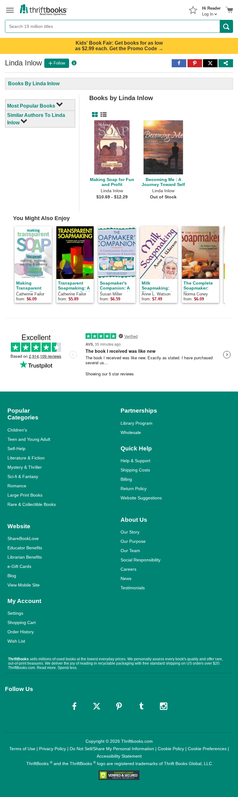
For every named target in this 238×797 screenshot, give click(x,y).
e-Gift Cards (19, 566)
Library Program (136, 423)
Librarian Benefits (24, 557)
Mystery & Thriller (24, 467)
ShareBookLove (23, 538)
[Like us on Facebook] (74, 706)
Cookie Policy (171, 748)
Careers (128, 569)
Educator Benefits (24, 547)
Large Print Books (24, 495)
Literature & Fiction (26, 457)
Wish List (16, 641)
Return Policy (134, 488)
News (126, 578)
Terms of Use (22, 748)
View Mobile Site (23, 584)
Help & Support (135, 460)
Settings (15, 613)
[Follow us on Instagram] (163, 706)
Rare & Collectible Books (31, 504)
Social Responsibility (141, 559)
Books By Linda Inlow (34, 83)
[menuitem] (211, 9)
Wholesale (131, 432)
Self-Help (16, 448)
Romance (16, 485)
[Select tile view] (102, 114)
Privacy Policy (52, 748)
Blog (11, 575)
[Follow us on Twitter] (96, 706)
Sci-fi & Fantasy (22, 476)
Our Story (130, 531)
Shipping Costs (135, 469)
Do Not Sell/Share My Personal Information (112, 748)
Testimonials (133, 587)
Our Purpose (133, 541)
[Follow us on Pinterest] (119, 706)
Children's (17, 429)
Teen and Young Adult (28, 439)
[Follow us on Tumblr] (141, 706)
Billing (126, 479)
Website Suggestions (141, 497)
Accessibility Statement (119, 756)
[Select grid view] (93, 114)
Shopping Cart (21, 622)
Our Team (130, 550)
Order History (20, 631)
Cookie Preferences (207, 748)
